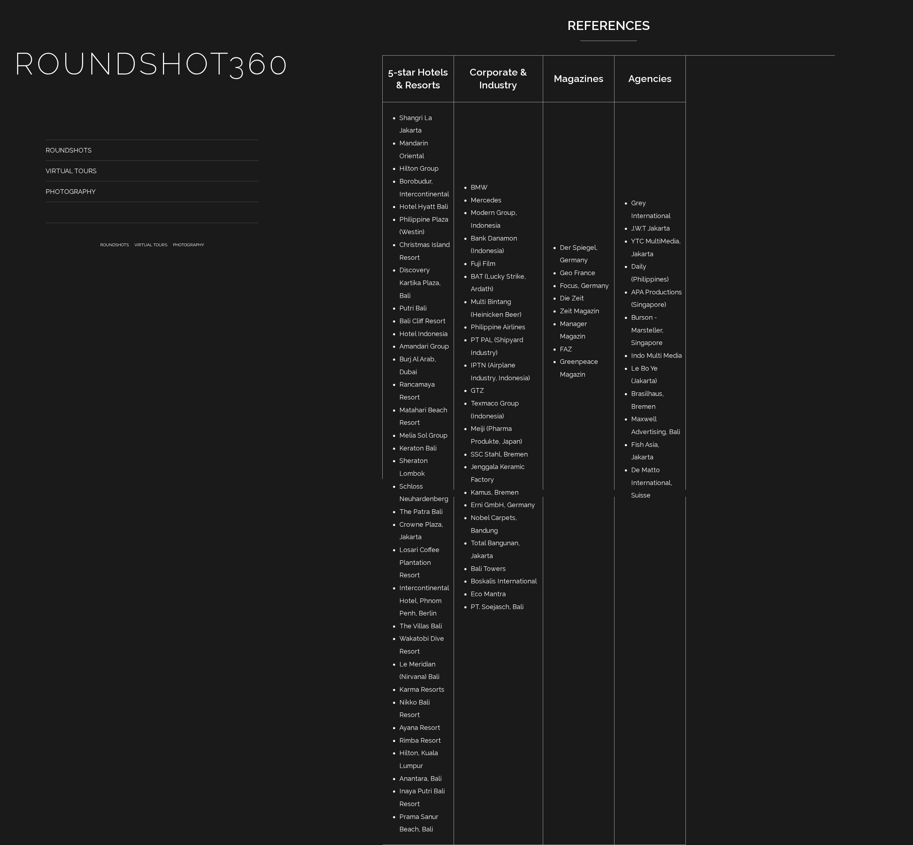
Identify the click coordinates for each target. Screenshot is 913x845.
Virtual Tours (71, 171)
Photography (71, 191)
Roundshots (69, 150)
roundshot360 (152, 64)
